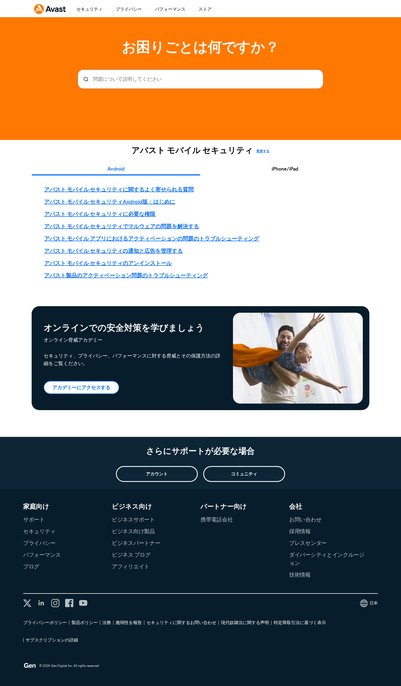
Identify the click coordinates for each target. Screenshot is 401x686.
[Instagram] (55, 603)
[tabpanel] (202, 232)
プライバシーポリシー (45, 622)
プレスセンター (308, 543)
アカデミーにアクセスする (81, 387)
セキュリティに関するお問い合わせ (181, 622)
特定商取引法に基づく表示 (300, 622)
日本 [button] (374, 603)
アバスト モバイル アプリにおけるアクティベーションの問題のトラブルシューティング (151, 238)
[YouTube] (83, 603)
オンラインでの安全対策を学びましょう (124, 328)
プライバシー (129, 9)
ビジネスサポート (133, 519)
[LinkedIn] (41, 603)
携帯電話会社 (216, 519)
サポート (34, 519)
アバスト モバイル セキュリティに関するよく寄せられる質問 (119, 189)
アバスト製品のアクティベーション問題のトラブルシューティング (126, 275)
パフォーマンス (170, 9)
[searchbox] (200, 79)
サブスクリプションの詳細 (52, 640)
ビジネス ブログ (131, 554)
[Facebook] (69, 603)
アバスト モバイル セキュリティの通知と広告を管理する (113, 250)
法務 (106, 622)
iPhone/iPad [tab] (285, 169)
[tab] (201, 232)
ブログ (31, 566)
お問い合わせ (305, 519)
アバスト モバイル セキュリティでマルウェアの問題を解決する (121, 226)
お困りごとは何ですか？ (200, 46)
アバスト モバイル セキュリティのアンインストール (108, 263)
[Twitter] (27, 603)
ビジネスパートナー (136, 543)
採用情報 (300, 531)
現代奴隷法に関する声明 (245, 622)
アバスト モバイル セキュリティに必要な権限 (99, 214)
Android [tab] (115, 169)
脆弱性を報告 (129, 622)
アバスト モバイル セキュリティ (192, 150)
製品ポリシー (84, 622)
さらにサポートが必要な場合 (200, 451)
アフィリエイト (130, 566)
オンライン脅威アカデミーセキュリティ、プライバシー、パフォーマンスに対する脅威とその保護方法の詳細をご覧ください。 (132, 351)
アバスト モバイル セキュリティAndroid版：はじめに (109, 201)
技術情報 (300, 574)
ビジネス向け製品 (133, 531)
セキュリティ (89, 9)
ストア (205, 9)
